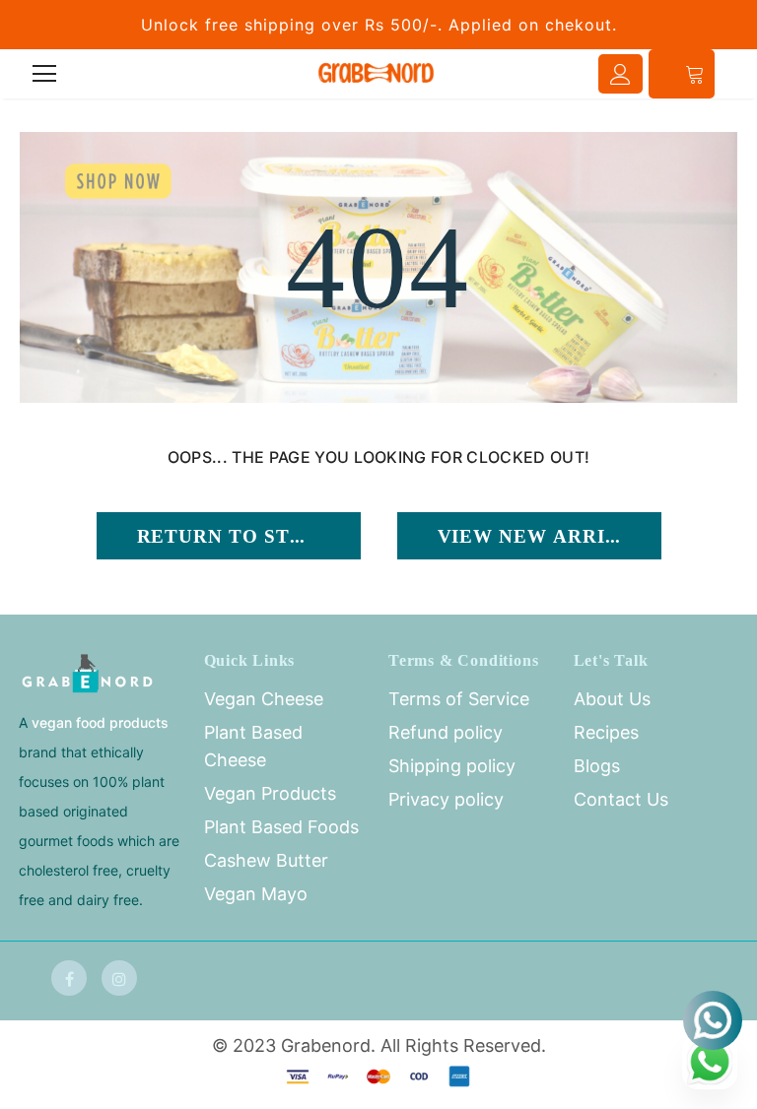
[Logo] (376, 73)
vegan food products (100, 722)
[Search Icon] (99, 74)
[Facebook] (69, 978)
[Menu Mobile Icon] (44, 74)
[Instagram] (119, 978)
